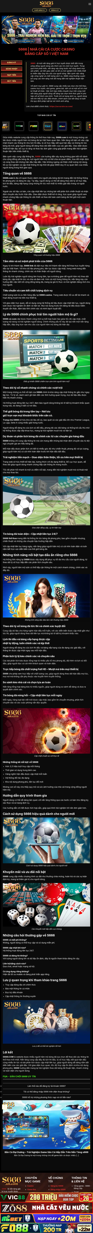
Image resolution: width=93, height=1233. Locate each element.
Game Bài (31, 1189)
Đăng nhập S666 (58, 1189)
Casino (30, 1186)
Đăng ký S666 (57, 1186)
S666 (37, 156)
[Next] (90, 1132)
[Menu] (89, 4)
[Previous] (2, 1132)
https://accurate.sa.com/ (61, 106)
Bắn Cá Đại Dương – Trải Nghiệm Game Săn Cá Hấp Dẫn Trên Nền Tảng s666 (46, 1152)
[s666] (46, 4)
